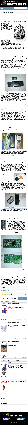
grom (4, 303)
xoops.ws (21, 421)
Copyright (2, 421)
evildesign (9, 21)
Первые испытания (9, 207)
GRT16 (6, 91)
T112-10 (4, 322)
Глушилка (3, 290)
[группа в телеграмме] (24, 419)
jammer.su (23, 110)
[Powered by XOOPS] (20, 419)
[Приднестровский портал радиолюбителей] (6, 419)
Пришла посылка (6, 149)
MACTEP (4, 379)
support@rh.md (13, 421)
